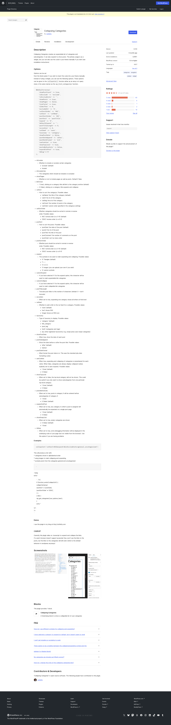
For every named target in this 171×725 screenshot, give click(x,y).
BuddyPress (138, 707)
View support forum (112, 133)
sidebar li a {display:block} (42, 651)
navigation (133, 72)
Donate (105, 704)
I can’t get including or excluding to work (47, 640)
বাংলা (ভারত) (26, 715)
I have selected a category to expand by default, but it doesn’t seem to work (59, 634)
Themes (41, 701)
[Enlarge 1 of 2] (64, 556)
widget (134, 76)
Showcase (42, 698)
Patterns (41, 707)
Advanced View (111, 81)
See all (135, 113)
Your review (110, 113)
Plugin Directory (12, 9)
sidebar (129, 76)
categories (127, 72)
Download (133, 32)
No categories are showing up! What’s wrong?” (49, 657)
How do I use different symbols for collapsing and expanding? (54, 629)
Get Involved (106, 698)
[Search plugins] (26, 20)
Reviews (47, 42)
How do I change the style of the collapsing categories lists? (54, 663)
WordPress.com (139, 698)
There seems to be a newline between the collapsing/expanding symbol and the (60, 646)
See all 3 (134, 68)
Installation (57, 42)
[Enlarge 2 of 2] (98, 556)
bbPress (137, 704)
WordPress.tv (75, 707)
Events (104, 701)
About (9, 698)
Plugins (41, 704)
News (8, 701)
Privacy (9, 707)
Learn (72, 698)
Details (38, 42)
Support (134, 42)
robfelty (49, 34)
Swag (104, 707)
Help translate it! (99, 14)
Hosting (9, 704)
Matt (136, 701)
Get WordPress (163, 3)
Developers (74, 704)
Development (69, 42)
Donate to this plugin (113, 150)
